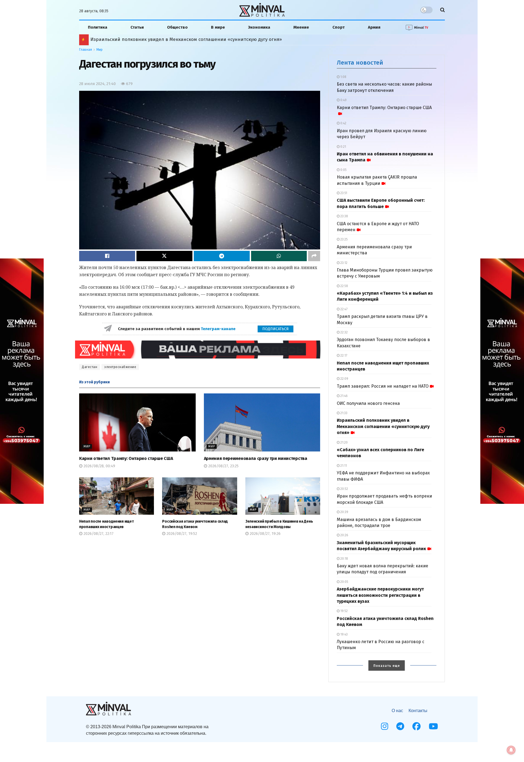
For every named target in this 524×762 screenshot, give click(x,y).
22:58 (344, 286)
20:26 (344, 535)
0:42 (343, 123)
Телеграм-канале (219, 328)
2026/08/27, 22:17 (98, 533)
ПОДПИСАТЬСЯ (275, 329)
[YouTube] (433, 726)
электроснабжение (120, 367)
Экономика (259, 27)
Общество (177, 27)
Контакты (418, 710)
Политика (97, 27)
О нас (397, 710)
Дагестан (89, 367)
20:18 (344, 559)
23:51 (343, 193)
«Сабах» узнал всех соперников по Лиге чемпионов (150, 39)
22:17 (343, 355)
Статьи (137, 27)
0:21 (343, 147)
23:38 (344, 216)
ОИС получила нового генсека (368, 403)
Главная (85, 50)
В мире (218, 27)
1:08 (343, 77)
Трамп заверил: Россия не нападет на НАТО (382, 386)
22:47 (343, 309)
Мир (99, 50)
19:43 (344, 634)
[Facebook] (416, 726)
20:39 (344, 512)
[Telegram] (400, 726)
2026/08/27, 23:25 (223, 466)
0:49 (343, 100)
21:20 (344, 442)
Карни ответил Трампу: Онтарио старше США (126, 458)
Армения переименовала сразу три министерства (255, 458)
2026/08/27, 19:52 (181, 533)
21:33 (343, 413)
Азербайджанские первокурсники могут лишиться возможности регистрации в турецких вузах (380, 595)
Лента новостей (360, 62)
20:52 (344, 489)
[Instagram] (384, 726)
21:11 (343, 466)
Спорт (338, 27)
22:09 (344, 379)
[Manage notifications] (511, 750)
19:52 (344, 611)
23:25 (344, 239)
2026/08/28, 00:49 (98, 466)
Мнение (301, 27)
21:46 (344, 396)
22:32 (344, 332)
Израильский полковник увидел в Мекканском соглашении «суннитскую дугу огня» (383, 426)
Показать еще (386, 666)
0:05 (343, 170)
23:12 (343, 263)
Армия (374, 27)
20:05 (344, 582)
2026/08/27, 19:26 (265, 533)
